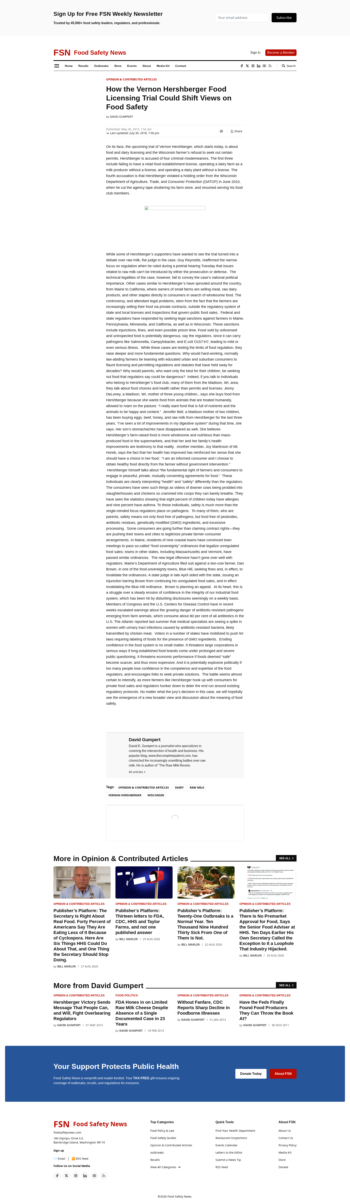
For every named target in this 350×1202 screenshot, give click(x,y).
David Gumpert (121, 116)
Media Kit (285, 1152)
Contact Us (286, 1138)
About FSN (283, 1073)
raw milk (197, 787)
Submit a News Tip (228, 1160)
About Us (285, 1131)
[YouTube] (264, 66)
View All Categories (163, 1167)
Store (282, 1160)
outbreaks (157, 1152)
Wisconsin (155, 795)
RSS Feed (222, 1167)
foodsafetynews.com (67, 1132)
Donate (283, 1167)
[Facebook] (241, 66)
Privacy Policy (288, 1145)
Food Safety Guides (163, 1138)
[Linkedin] (258, 66)
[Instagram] (253, 66)
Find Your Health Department (235, 1131)
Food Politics (126, 995)
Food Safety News (179, 1196)
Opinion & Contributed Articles (131, 79)
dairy (179, 787)
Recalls (155, 1160)
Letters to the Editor (229, 1152)
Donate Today (251, 1073)
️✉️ (59, 1158)
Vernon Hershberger (124, 795)
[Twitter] (247, 66)
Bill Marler (66, 966)
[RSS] (270, 66)
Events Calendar (227, 1145)
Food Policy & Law (162, 1131)
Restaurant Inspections (231, 1138)
